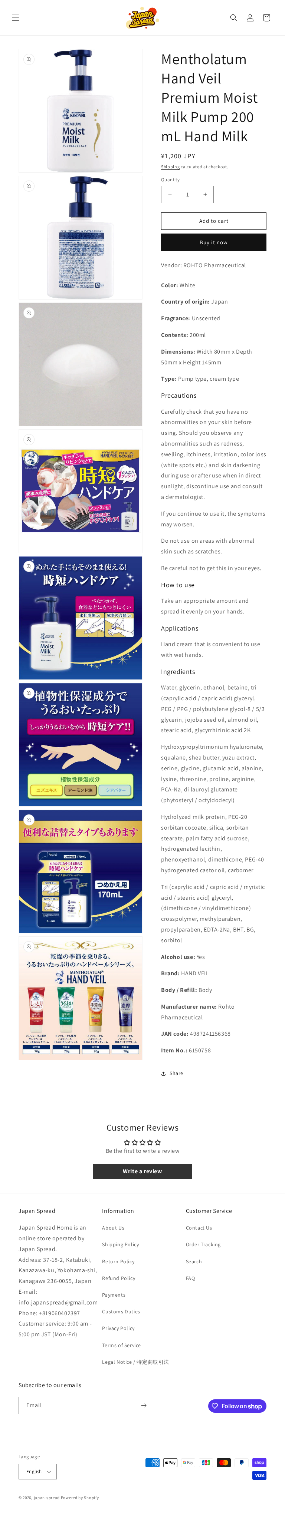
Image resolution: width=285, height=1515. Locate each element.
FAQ (190, 1278)
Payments (113, 1294)
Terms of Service (121, 1345)
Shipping (170, 166)
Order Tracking (203, 1244)
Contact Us (199, 1227)
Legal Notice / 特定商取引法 (135, 1362)
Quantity (170, 179)
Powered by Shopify (80, 1497)
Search (194, 1261)
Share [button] (176, 1073)
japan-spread (47, 1497)
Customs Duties (121, 1311)
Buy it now (214, 242)
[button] (15, 18)
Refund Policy (118, 1278)
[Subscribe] (143, 1405)
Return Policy (118, 1261)
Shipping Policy (120, 1244)
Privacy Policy (118, 1328)
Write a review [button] (142, 1171)
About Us (113, 1227)
